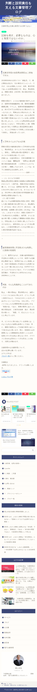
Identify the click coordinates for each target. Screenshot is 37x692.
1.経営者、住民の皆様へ (12, 463)
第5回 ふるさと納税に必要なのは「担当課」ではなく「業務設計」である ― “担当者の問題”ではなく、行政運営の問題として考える (19, 529)
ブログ (3, 31)
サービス (7, 617)
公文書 (6, 627)
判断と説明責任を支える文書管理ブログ (18, 7)
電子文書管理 (9, 647)
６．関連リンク (9, 488)
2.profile (7, 468)
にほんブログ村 (7, 377)
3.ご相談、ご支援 (10, 473)
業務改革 (7, 632)
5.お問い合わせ (9, 483)
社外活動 (7, 637)
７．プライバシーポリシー (13, 493)
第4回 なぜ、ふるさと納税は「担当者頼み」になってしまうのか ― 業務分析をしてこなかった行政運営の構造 (19, 539)
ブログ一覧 (5, 356)
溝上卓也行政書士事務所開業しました (16, 511)
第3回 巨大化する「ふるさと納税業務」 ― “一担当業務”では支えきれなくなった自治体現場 (19, 549)
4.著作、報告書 (9, 478)
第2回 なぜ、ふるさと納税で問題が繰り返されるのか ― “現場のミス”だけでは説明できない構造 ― (19, 519)
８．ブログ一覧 (9, 498)
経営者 (6, 642)
